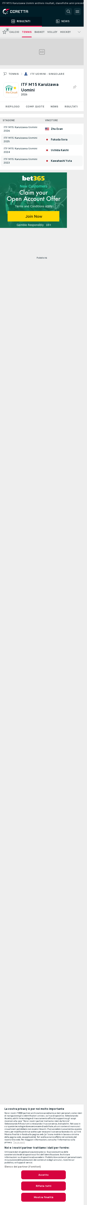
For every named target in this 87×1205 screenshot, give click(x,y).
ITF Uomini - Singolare (47, 73)
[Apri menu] (77, 11)
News (54, 106)
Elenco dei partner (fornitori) (22, 1166)
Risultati (71, 106)
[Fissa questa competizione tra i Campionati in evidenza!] (74, 87)
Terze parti (19, 1142)
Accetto (43, 1174)
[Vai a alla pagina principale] (22, 11)
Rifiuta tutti (44, 1185)
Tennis (13, 73)
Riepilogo (12, 106)
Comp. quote (35, 106)
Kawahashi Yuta (61, 161)
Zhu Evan (57, 129)
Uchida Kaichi (59, 150)
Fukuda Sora (59, 139)
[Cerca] (68, 11)
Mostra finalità (43, 1197)
